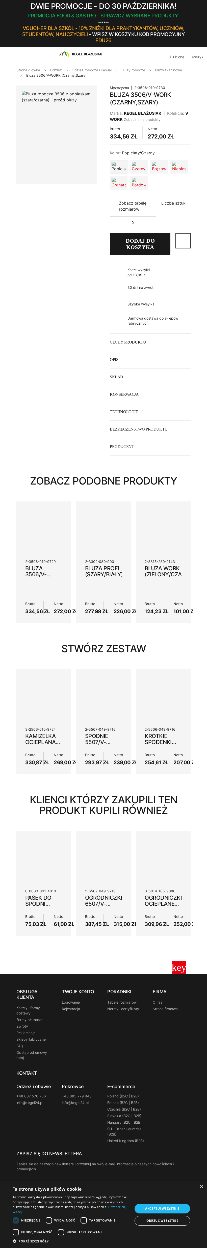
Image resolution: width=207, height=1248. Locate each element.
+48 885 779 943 (77, 1096)
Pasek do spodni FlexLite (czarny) (38, 906)
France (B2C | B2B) (123, 1102)
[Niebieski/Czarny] (179, 166)
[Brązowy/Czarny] (159, 166)
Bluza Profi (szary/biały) (104, 571)
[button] (189, 23)
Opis (114, 359)
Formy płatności (29, 1019)
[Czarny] (139, 166)
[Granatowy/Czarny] (118, 182)
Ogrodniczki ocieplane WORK (163, 903)
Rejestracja (71, 1009)
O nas (157, 1002)
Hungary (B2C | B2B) (124, 1122)
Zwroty (22, 1026)
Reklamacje (25, 1033)
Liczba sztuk (173, 203)
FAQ (19, 1046)
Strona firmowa (165, 1009)
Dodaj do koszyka (140, 244)
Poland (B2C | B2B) (123, 1096)
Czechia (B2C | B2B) (124, 1109)
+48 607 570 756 (31, 1096)
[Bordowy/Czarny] (139, 182)
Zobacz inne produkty (142, 119)
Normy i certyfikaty (123, 1009)
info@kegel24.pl (29, 1102)
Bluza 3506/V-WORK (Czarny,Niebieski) (51, 577)
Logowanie (71, 1002)
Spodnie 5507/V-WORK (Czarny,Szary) (107, 745)
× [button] (201, 1187)
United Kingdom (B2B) (125, 1141)
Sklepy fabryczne (31, 1039)
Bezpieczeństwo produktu (139, 429)
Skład (116, 377)
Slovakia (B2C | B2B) (124, 1116)
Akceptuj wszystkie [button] (162, 1208)
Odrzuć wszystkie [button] (162, 1220)
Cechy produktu (128, 342)
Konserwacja (124, 394)
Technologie (124, 412)
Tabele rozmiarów (122, 1002)
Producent (122, 446)
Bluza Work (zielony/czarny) (169, 571)
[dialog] (103, 1214)
